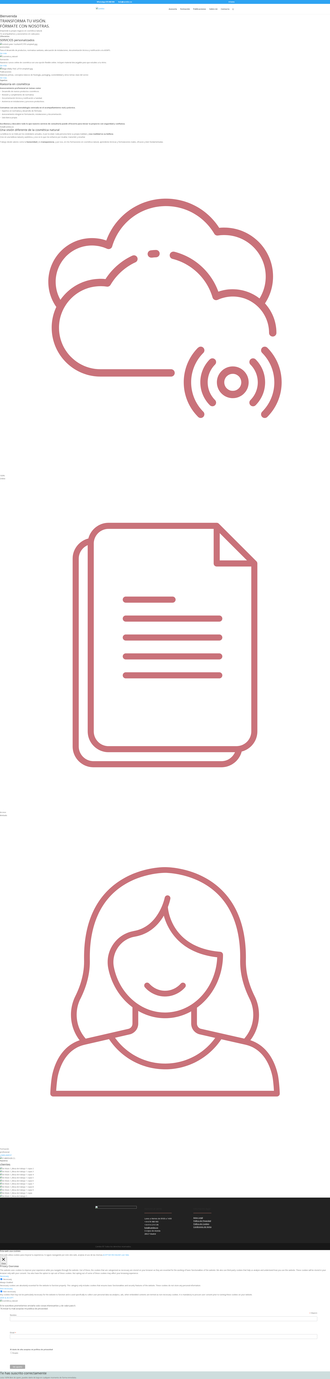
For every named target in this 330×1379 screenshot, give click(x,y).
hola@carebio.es (151, 1227)
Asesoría (173, 9)
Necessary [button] (4, 1276)
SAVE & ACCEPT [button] (7, 1297)
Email (13, 1332)
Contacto (225, 9)
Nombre (13, 1315)
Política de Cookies (201, 1224)
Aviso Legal (198, 1218)
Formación (185, 9)
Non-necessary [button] (6, 1288)
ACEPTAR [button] (107, 1255)
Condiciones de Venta (202, 1227)
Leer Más (125, 1255)
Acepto (15, 1353)
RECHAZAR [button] (116, 1255)
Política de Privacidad (202, 1221)
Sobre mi (213, 9)
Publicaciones (199, 9)
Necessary (7, 1279)
